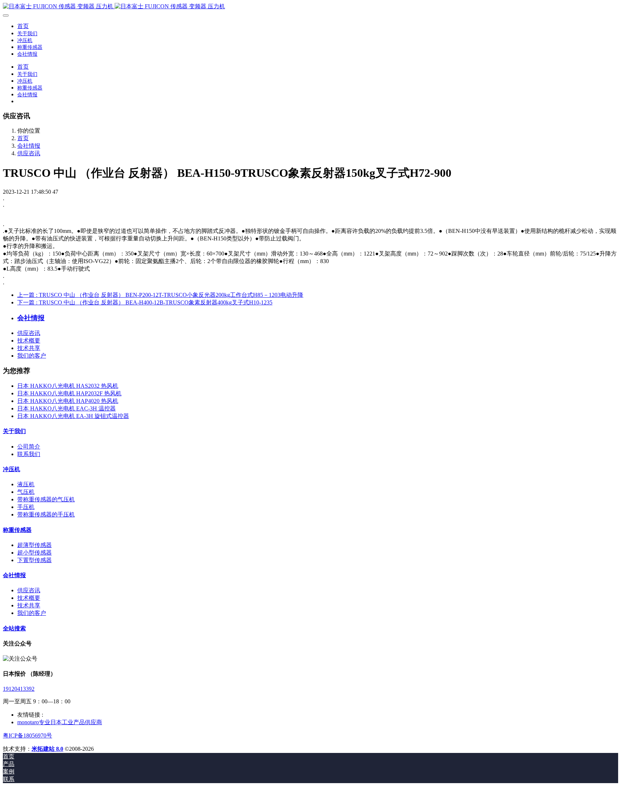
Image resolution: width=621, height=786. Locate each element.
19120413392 (18, 689)
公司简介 (28, 446)
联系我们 (28, 454)
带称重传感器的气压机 (46, 499)
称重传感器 (17, 530)
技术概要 (28, 340)
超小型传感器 (34, 553)
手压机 (25, 507)
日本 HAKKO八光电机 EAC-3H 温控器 (66, 408)
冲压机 (11, 469)
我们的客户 (31, 356)
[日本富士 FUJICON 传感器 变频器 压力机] (310, 6)
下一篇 (144, 302)
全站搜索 (14, 628)
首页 (23, 26)
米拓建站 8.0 (47, 749)
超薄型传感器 (34, 545)
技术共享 (28, 348)
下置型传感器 (34, 560)
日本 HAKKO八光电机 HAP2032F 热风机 (69, 393)
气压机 (25, 492)
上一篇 (160, 295)
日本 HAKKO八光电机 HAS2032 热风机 (67, 386)
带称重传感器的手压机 (46, 514)
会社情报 (28, 146)
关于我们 (14, 431)
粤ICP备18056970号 (27, 735)
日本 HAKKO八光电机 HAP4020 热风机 (67, 401)
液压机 (25, 484)
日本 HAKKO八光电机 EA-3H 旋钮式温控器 (73, 416)
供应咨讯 (28, 153)
